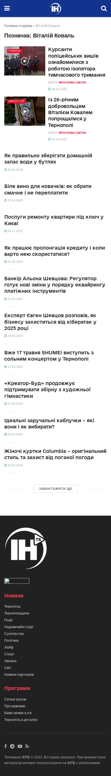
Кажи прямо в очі (18, 713)
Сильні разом (15, 699)
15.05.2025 (15, 366)
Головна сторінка (18, 26)
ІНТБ (26, 757)
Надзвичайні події (18, 627)
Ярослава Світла (72, 82)
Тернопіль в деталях (20, 720)
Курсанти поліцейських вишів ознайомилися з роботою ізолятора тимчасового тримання (76, 62)
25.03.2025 (15, 465)
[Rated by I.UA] (16, 582)
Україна (10, 661)
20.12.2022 (59, 139)
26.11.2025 (15, 231)
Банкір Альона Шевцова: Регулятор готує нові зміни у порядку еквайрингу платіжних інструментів (54, 285)
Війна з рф (16, 101)
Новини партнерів (19, 675)
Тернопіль (12, 606)
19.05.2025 (15, 335)
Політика (11, 641)
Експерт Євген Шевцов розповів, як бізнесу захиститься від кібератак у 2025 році (50, 322)
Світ (7, 668)
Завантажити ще (55, 488)
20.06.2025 (15, 261)
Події (8, 620)
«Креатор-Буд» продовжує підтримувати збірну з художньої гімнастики (47, 389)
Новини (14, 51)
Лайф (8, 647)
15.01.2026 (15, 200)
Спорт (9, 654)
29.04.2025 (15, 434)
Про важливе (14, 706)
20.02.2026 (15, 169)
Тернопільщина (16, 613)
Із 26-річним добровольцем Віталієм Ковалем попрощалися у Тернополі (70, 112)
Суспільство (14, 634)
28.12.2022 (59, 89)
